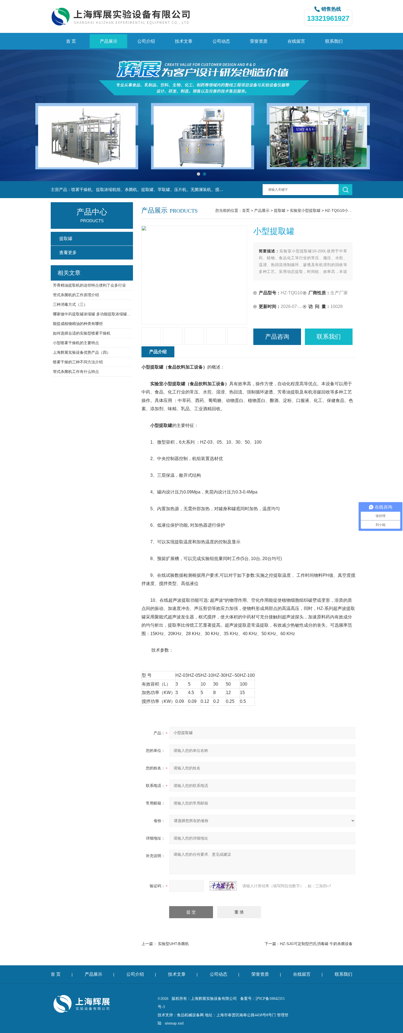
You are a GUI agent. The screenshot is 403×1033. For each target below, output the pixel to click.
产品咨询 (277, 336)
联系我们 (334, 41)
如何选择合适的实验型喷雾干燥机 (81, 333)
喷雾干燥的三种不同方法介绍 (78, 362)
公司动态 (221, 41)
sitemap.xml (174, 1023)
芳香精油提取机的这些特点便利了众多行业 (89, 285)
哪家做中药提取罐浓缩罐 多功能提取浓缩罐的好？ (92, 314)
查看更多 (68, 252)
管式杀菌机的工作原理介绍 (76, 295)
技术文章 (183, 41)
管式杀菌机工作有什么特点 (76, 371)
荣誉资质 (259, 41)
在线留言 (296, 41)
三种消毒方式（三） (70, 304)
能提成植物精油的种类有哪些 (78, 323)
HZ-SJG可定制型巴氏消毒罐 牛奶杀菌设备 (316, 943)
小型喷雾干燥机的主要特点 (76, 343)
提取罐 (279, 210)
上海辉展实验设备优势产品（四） (81, 352)
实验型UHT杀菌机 (173, 943)
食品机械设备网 (190, 1015)
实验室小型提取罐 (305, 210)
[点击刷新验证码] (223, 886)
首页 (246, 210)
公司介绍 (146, 41)
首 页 (71, 41)
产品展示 (108, 41)
